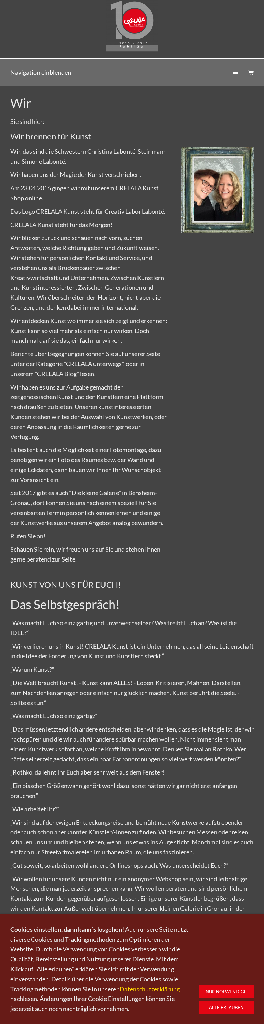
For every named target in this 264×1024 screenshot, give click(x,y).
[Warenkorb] (251, 72)
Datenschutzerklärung (150, 989)
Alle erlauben (226, 1007)
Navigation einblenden (40, 72)
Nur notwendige (226, 991)
